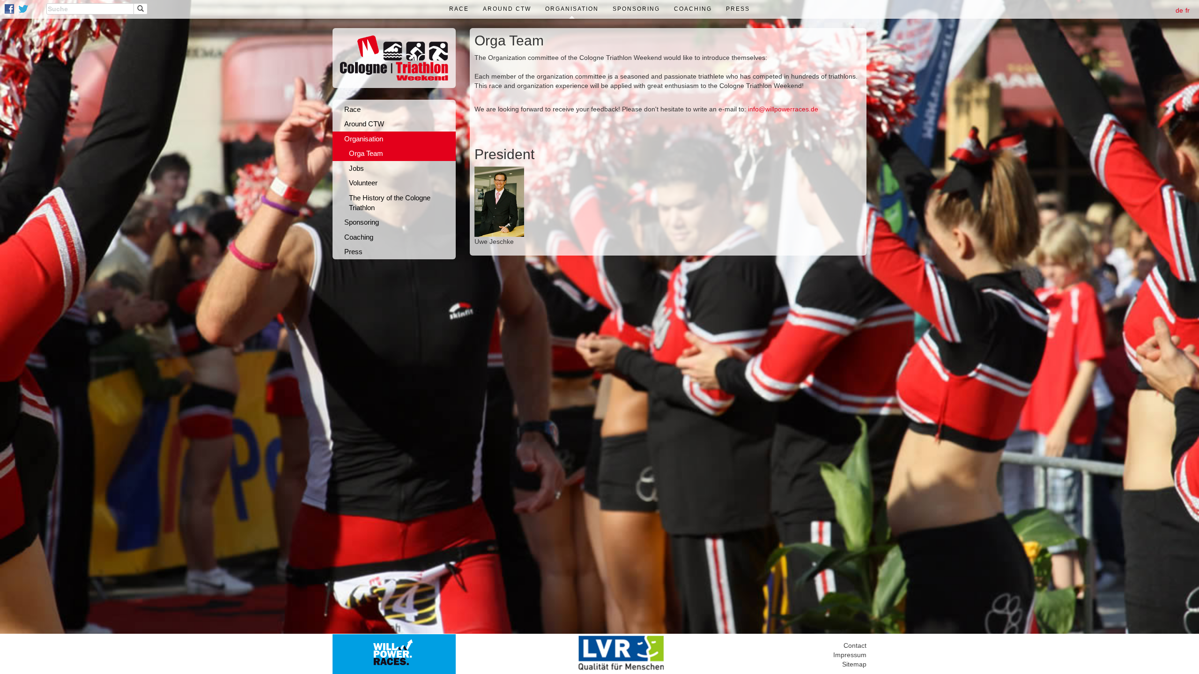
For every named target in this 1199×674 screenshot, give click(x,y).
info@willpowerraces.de (783, 109)
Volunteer (363, 183)
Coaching (693, 9)
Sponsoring (636, 9)
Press (738, 9)
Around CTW (507, 9)
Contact (855, 645)
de (1179, 10)
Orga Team (366, 153)
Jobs (356, 168)
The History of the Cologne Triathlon (389, 203)
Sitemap (854, 664)
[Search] (141, 9)
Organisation (572, 9)
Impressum (849, 655)
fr (1187, 10)
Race (459, 9)
